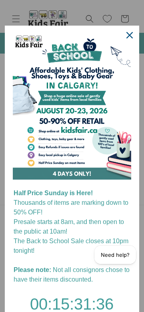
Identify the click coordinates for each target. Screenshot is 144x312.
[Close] (129, 35)
